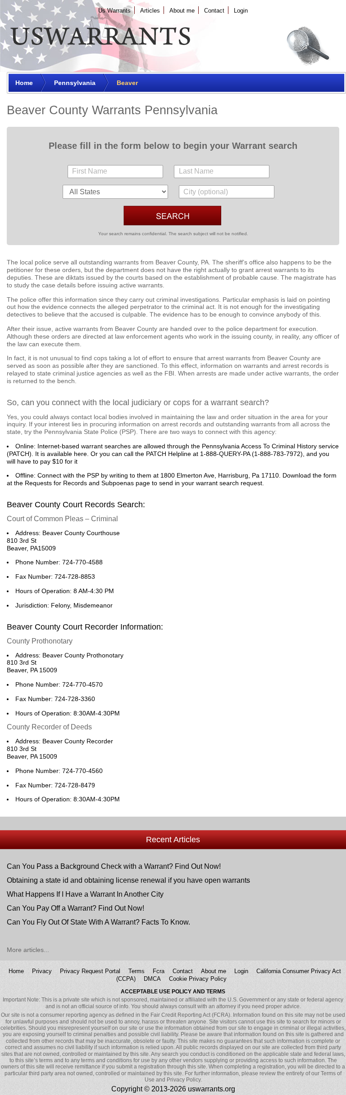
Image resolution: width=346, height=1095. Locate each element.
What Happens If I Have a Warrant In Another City (85, 894)
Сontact (214, 10)
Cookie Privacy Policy (198, 978)
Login (241, 10)
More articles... (28, 949)
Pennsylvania (63, 431)
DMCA (152, 978)
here (80, 453)
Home (16, 971)
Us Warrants (114, 10)
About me (182, 10)
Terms (136, 971)
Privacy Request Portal (90, 971)
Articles (150, 10)
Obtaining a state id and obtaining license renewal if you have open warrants (128, 880)
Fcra (158, 971)
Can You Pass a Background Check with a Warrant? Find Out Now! (114, 866)
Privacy (42, 971)
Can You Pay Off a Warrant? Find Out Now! (75, 908)
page (143, 483)
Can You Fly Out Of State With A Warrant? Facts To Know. (98, 922)
